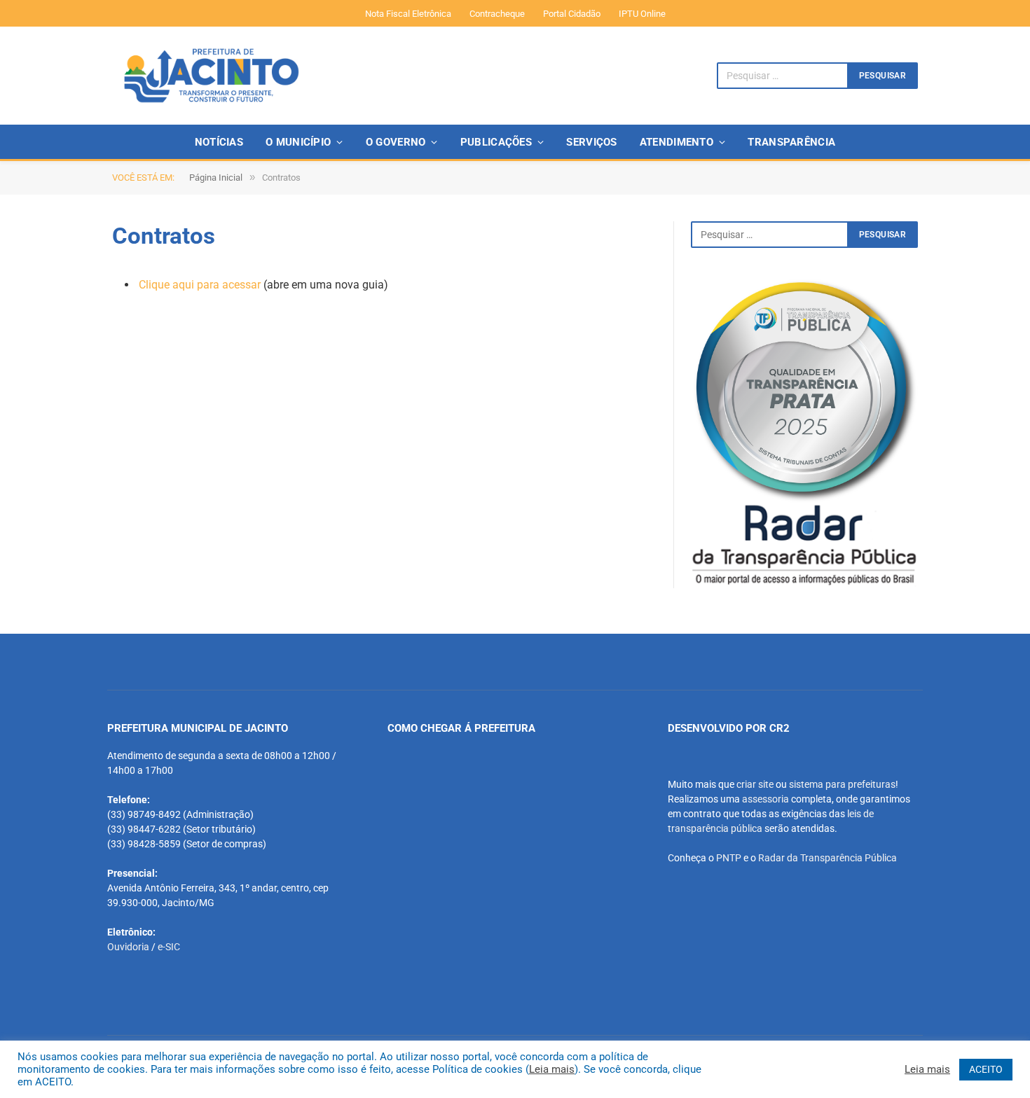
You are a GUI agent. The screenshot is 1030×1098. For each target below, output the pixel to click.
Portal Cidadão (571, 13)
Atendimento (676, 142)
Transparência (791, 142)
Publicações (496, 142)
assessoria (765, 799)
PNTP (728, 857)
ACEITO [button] (986, 1069)
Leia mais (552, 1069)
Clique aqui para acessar (200, 284)
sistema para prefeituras (842, 784)
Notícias (219, 142)
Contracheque (497, 13)
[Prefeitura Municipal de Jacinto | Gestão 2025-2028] (211, 76)
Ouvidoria (128, 946)
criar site (755, 784)
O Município (298, 142)
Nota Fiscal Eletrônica (408, 13)
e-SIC (169, 946)
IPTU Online (642, 13)
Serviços (591, 142)
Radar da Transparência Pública (827, 857)
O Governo (396, 142)
